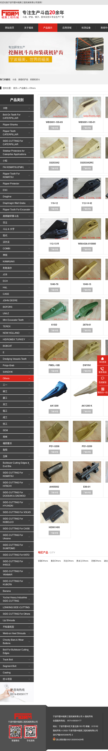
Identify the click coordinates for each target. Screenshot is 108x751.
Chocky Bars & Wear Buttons (13, 641)
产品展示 (23, 88)
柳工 (5, 391)
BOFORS (7, 306)
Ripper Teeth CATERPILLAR (10, 132)
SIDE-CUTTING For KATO (16, 554)
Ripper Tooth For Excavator (16, 209)
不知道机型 (8, 626)
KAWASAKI (8, 261)
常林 (5, 436)
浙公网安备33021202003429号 (70, 739)
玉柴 (5, 456)
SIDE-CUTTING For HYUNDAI (13, 504)
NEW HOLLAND (11, 332)
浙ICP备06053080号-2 (63, 734)
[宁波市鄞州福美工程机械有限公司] (33, 14)
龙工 (5, 404)
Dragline (7, 196)
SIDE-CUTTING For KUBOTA (13, 582)
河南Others (96, 560)
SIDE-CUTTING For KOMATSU (13, 474)
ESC (5, 190)
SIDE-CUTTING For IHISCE (13, 563)
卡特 (5, 108)
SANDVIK (8, 371)
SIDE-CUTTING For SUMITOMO (13, 546)
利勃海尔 (7, 267)
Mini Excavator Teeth (13, 319)
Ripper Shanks (10, 124)
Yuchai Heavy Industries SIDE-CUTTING (15, 599)
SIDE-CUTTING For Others (16, 613)
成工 (5, 417)
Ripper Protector (11, 183)
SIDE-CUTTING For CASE (16, 528)
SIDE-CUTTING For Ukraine (13, 536)
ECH (5, 280)
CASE (6, 293)
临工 (5, 410)
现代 (5, 235)
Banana (7, 590)
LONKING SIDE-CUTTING (16, 607)
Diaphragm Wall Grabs (14, 203)
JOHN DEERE (10, 300)
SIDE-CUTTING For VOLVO (17, 512)
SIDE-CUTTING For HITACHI (13, 484)
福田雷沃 (7, 443)
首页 (15, 88)
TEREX (7, 326)
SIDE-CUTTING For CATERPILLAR (13, 142)
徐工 (5, 423)
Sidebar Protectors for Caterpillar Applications (14, 152)
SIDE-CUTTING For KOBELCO (13, 520)
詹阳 (5, 449)
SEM (5, 430)
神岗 (5, 254)
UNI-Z (6, 313)
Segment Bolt (9, 666)
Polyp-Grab (8, 365)
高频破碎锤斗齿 (11, 216)
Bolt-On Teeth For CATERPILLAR (11, 116)
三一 (5, 384)
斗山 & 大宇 (8, 229)
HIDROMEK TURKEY (14, 339)
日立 (5, 222)
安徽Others (43, 560)
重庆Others (56, 560)
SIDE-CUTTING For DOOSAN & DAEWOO (14, 494)
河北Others (69, 560)
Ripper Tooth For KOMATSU (11, 175)
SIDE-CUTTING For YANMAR (13, 572)
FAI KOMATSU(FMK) (13, 167)
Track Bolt (8, 659)
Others (33, 88)
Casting (7, 672)
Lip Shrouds (9, 620)
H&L (5, 287)
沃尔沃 (6, 242)
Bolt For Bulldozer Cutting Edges (16, 651)
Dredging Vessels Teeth (15, 358)
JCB (5, 274)
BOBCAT (7, 345)
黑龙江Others (82, 560)
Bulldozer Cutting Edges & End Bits (16, 464)
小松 (5, 160)
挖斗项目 (7, 679)
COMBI (6, 248)
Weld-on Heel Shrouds (14, 633)
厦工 (5, 397)
